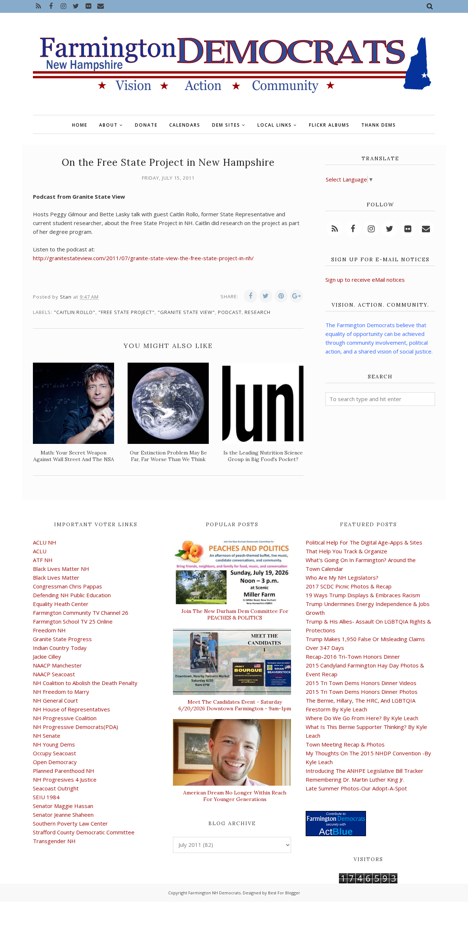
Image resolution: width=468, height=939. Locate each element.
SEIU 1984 (46, 797)
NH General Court (55, 700)
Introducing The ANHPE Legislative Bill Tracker (364, 770)
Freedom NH (49, 630)
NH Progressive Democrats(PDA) (75, 726)
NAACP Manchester (57, 665)
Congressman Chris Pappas (67, 586)
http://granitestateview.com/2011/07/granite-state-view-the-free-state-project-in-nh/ (143, 258)
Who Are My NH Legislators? (342, 577)
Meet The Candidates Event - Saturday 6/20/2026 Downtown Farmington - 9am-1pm (234, 705)
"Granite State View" (186, 312)
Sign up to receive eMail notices (365, 279)
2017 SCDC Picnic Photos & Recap (349, 586)
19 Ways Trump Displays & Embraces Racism (363, 595)
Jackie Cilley (47, 656)
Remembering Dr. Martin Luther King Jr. (355, 779)
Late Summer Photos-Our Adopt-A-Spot (356, 788)
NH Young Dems (54, 744)
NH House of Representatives (71, 709)
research (258, 312)
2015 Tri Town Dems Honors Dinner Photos (362, 691)
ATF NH (43, 560)
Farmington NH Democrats (214, 892)
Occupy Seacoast (54, 753)
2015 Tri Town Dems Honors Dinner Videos (361, 683)
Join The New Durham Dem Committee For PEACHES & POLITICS (234, 614)
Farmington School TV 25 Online (73, 621)
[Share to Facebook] (250, 296)
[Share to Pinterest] (281, 296)
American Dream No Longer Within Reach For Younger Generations (234, 796)
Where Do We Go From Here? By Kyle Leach (362, 718)
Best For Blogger (284, 892)
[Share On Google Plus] (296, 296)
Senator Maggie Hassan (63, 805)
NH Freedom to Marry (61, 691)
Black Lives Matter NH (61, 568)
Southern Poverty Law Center (70, 823)
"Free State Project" (126, 312)
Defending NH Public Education (72, 595)
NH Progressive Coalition (65, 718)
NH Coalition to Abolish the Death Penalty (85, 683)
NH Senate (46, 735)
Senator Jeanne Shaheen (63, 814)
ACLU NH (44, 542)
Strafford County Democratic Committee (84, 832)
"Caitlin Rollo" (74, 312)
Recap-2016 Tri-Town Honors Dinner (353, 656)
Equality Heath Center (60, 603)
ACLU (39, 551)
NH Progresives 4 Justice (65, 779)
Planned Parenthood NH (63, 770)
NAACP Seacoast (54, 674)
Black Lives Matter (56, 577)
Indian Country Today (60, 647)
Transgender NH (54, 841)
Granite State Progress (62, 639)
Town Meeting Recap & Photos (345, 744)
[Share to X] (265, 296)
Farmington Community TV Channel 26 (80, 612)
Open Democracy (55, 762)
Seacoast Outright (56, 788)
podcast (230, 312)
